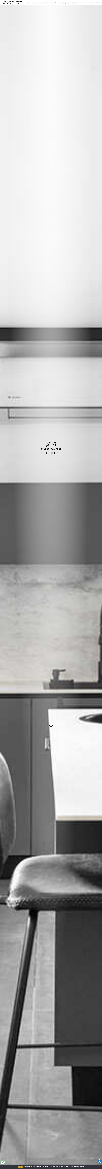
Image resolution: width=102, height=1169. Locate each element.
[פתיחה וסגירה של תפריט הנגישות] (99, 1161)
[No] (99, 1166)
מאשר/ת (21, 1166)
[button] (90, 3)
